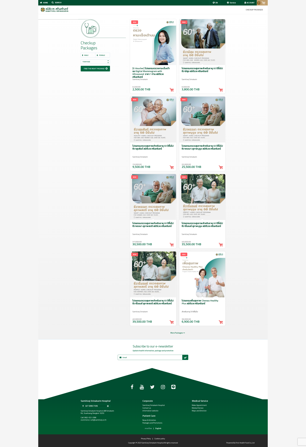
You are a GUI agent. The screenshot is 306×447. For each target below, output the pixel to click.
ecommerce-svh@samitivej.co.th (93, 420)
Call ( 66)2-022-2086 (88, 417)
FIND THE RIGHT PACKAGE (94, 68)
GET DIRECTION (91, 406)
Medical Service (197, 408)
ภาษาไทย (148, 428)
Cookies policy (159, 438)
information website (150, 411)
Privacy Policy (146, 438)
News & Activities (149, 420)
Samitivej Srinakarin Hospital (153, 405)
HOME (45, 2)
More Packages (176, 333)
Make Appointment (199, 405)
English (158, 428)
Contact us (146, 408)
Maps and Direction (199, 411)
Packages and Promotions (152, 423)
